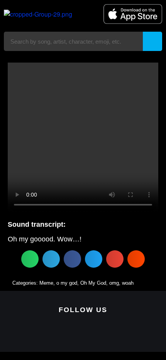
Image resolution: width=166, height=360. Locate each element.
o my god (66, 283)
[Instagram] (95, 333)
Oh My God (93, 283)
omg (114, 283)
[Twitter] (71, 333)
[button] (30, 259)
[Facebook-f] (83, 333)
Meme (46, 283)
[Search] (152, 41)
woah (128, 283)
